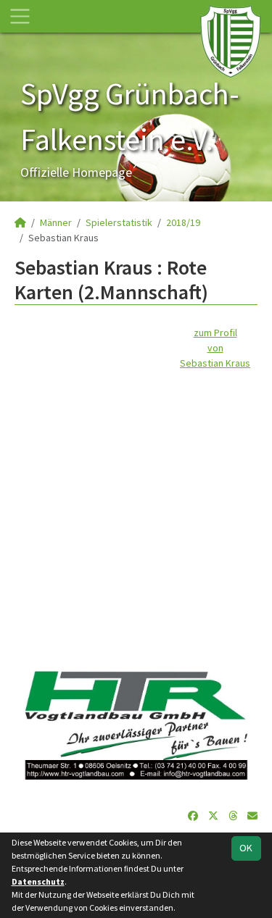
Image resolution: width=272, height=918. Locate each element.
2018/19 (183, 222)
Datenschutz (38, 881)
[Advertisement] (136, 507)
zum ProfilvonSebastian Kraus (215, 348)
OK (245, 847)
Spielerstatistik (119, 222)
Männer (56, 222)
